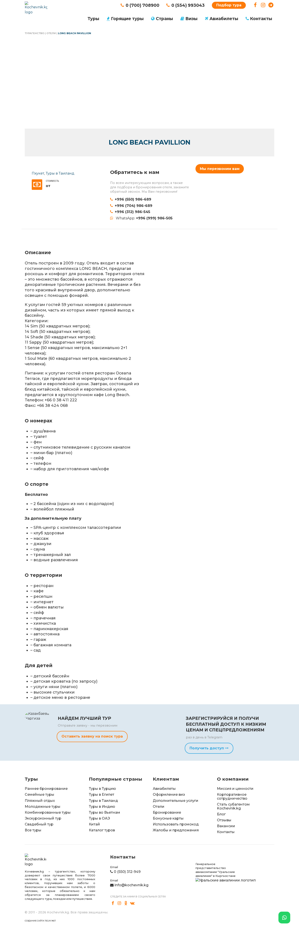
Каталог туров (102, 830)
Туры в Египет (101, 794)
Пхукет (38, 173)
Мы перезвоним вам (219, 169)
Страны (164, 18)
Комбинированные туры (48, 812)
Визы (191, 18)
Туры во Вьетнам (104, 812)
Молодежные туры (42, 806)
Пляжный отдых (40, 801)
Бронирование (167, 812)
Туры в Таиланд (60, 173)
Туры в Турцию (102, 789)
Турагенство (34, 33)
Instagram (263, 5)
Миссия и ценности (235, 789)
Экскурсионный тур (43, 818)
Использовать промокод (176, 824)
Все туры (33, 830)
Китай (94, 824)
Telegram (270, 5)
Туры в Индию (102, 806)
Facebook (255, 5)
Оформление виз (169, 794)
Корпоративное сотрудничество (232, 796)
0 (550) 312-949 (127, 872)
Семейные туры (39, 794)
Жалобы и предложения (176, 830)
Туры (93, 18)
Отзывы (224, 820)
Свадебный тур (39, 824)
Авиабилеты (223, 18)
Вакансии (226, 826)
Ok (126, 903)
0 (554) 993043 (188, 5)
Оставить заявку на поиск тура (92, 736)
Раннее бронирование (46, 789)
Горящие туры (127, 18)
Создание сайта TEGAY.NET (40, 921)
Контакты (261, 18)
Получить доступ (207, 748)
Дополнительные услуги (175, 801)
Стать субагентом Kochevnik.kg (233, 806)
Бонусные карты (168, 818)
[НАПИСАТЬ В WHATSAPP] (284, 917)
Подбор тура (228, 5)
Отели (51, 33)
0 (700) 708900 (142, 5)
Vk (132, 903)
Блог (221, 814)
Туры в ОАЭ (99, 818)
